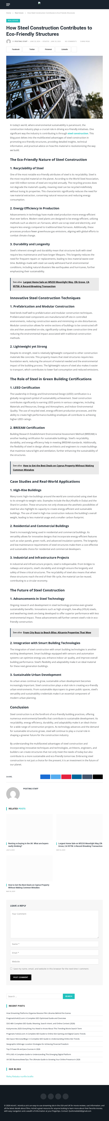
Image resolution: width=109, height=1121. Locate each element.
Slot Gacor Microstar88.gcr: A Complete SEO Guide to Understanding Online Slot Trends (43, 1039)
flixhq (9, 1076)
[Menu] (8, 4)
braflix (30, 1076)
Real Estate (13, 21)
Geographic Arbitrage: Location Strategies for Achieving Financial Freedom (37, 1044)
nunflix (23, 1076)
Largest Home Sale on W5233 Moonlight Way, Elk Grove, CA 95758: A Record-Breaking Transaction (80, 844)
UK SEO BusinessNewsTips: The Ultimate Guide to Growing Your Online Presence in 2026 (43, 1059)
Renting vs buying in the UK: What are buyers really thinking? (28, 844)
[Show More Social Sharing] (74, 49)
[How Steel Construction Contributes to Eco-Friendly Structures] (54, 87)
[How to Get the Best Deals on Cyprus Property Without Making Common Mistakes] (29, 868)
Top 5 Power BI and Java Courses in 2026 (23, 1049)
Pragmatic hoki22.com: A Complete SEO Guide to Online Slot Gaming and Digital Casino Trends (46, 1033)
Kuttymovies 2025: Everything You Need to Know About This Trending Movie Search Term (44, 1028)
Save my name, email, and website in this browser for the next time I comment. (51, 968)
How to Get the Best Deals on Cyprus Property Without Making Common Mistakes (28, 886)
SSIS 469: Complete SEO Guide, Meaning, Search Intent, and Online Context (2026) (40, 1023)
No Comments (71, 41)
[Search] (101, 4)
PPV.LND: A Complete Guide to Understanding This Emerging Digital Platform (38, 1054)
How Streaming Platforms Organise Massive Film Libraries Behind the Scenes (38, 1013)
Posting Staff (21, 41)
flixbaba (16, 1076)
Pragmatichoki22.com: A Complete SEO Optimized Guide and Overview (36, 1018)
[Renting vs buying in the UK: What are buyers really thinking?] (29, 827)
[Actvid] (54, 4)
